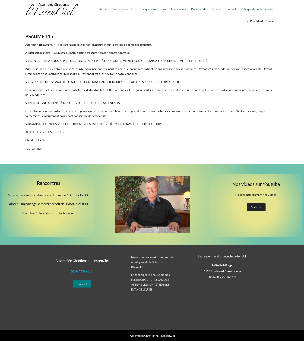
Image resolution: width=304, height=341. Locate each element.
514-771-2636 (82, 271)
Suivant (271, 21)
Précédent (256, 21)
